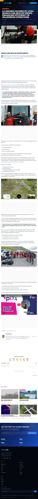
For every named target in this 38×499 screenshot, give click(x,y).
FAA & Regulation (22, 465)
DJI (1, 462)
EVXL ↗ (2, 484)
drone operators (20, 241)
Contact (2, 479)
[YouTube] (7, 458)
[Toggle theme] (28, 3)
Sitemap (33, 497)
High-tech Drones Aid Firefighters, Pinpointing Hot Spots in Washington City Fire (9, 416)
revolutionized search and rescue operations (17, 55)
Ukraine (21, 469)
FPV (20, 470)
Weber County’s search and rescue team (9, 84)
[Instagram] (10, 458)
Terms (30, 497)
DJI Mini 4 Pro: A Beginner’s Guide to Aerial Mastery (24, 400)
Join (35, 491)
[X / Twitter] (2, 458)
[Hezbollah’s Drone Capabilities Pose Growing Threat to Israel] (28, 409)
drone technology (5, 229)
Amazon (2, 469)
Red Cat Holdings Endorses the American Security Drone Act (6, 400)
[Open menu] (2, 3)
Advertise (2, 481)
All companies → (3, 472)
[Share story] (5, 48)
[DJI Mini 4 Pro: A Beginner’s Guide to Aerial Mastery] (28, 394)
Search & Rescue (9, 6)
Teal (1, 470)
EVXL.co (27, 337)
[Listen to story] (7, 48)
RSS (36, 497)
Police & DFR (21, 467)
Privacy (27, 497)
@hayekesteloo (8, 339)
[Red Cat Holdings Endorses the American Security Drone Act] (9, 394)
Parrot (2, 467)
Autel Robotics (3, 464)
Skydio (2, 465)
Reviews (21, 472)
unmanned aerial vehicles (15, 56)
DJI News (21, 464)
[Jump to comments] (9, 48)
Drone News (21, 462)
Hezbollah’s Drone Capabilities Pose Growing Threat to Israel (25, 416)
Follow (33, 336)
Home (3, 6)
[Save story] (2, 48)
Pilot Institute (26, 292)
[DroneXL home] (7, 3)
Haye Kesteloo (9, 333)
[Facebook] (5, 458)
